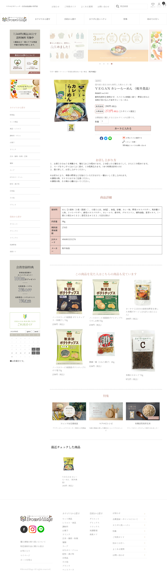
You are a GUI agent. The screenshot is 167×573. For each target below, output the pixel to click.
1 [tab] (100, 64)
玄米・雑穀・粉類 (70, 538)
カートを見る (26, 559)
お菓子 (12, 142)
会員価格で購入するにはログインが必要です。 (115, 117)
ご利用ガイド (118, 537)
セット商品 (14, 122)
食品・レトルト (15, 128)
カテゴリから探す (42, 19)
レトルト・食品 (69, 522)
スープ (12, 170)
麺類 (56, 71)
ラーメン (63, 71)
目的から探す (70, 19)
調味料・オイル (15, 135)
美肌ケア (13, 251)
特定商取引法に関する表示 (32, 546)
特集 (125, 19)
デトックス (14, 231)
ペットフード (68, 569)
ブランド (13, 205)
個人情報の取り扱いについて (33, 541)
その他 (12, 198)
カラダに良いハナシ (98, 19)
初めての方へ (153, 19)
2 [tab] (104, 64)
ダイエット (14, 224)
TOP (51, 71)
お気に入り (25, 550)
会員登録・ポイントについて (125, 519)
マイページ (25, 555)
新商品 (12, 115)
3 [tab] (108, 64)
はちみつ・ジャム (16, 177)
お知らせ (116, 513)
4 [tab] (111, 64)
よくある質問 (118, 549)
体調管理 (13, 245)
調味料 (65, 526)
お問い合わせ (118, 555)
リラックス (14, 238)
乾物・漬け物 (14, 184)
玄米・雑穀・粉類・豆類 (18, 156)
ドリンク (13, 149)
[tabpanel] (106, 46)
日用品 (12, 191)
